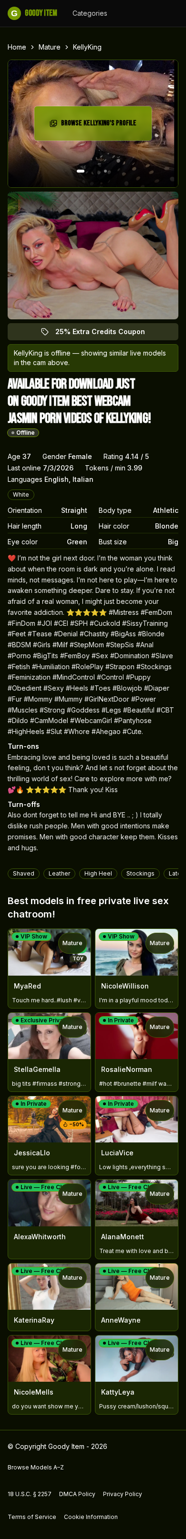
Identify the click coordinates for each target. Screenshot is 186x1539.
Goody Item (34, 13)
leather (59, 873)
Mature (50, 47)
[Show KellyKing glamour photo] (105, 171)
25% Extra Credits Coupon (105, 333)
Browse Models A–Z (36, 1467)
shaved (23, 873)
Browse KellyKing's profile (102, 126)
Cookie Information (91, 1516)
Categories (89, 13)
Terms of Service (32, 1516)
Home (17, 47)
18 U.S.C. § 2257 (30, 1494)
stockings (140, 873)
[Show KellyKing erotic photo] (80, 171)
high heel (98, 873)
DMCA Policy (77, 1494)
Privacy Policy (122, 1494)
